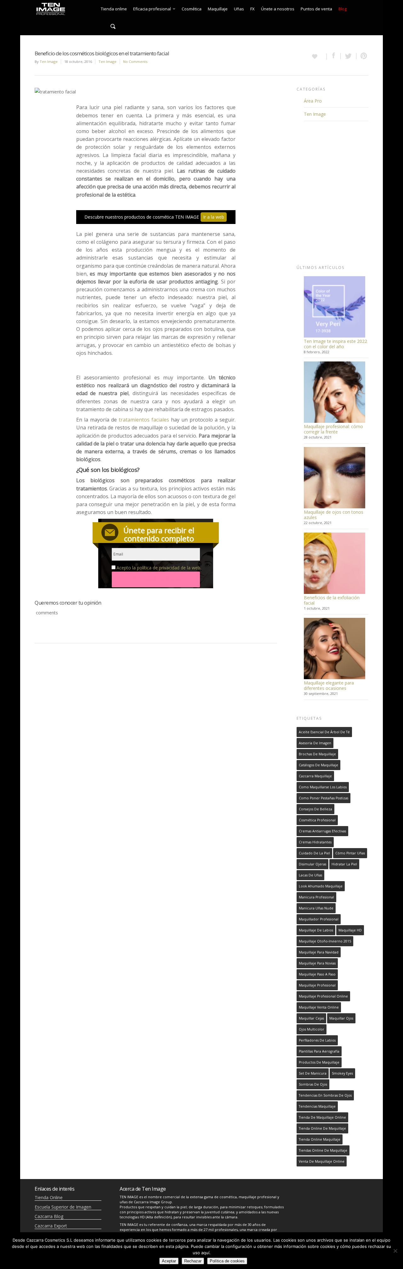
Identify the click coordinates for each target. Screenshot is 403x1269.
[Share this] (334, 56)
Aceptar (169, 1261)
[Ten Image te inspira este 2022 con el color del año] (334, 307)
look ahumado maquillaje (321, 886)
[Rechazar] (395, 1251)
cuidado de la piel (314, 853)
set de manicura (312, 1073)
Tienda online (114, 9)
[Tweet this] (348, 56)
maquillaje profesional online (323, 996)
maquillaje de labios (316, 930)
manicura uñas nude (316, 908)
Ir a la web (213, 217)
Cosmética (192, 9)
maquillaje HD (350, 930)
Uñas (239, 9)
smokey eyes (342, 1073)
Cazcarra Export (51, 1226)
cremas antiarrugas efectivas (322, 831)
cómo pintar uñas (350, 853)
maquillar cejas (311, 1018)
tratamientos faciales (144, 419)
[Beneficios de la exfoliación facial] (334, 563)
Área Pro (313, 101)
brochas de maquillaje (317, 754)
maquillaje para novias (317, 963)
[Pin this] (362, 56)
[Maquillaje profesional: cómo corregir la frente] (334, 392)
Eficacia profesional (152, 9)
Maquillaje (218, 9)
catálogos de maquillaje (318, 765)
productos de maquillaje (319, 1062)
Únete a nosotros (277, 9)
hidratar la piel (344, 864)
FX (252, 9)
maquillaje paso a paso (317, 974)
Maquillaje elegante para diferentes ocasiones (329, 685)
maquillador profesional (318, 919)
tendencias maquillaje (317, 1106)
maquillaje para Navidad (318, 952)
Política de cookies (227, 1261)
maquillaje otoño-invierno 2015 (325, 941)
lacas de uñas (310, 875)
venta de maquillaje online (321, 1161)
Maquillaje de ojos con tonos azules (333, 514)
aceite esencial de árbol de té (324, 732)
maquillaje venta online (319, 1007)
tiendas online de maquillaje (323, 1150)
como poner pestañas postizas (323, 798)
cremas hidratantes (315, 842)
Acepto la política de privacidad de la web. (158, 568)
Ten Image (49, 61)
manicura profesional (316, 897)
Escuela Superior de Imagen (63, 1207)
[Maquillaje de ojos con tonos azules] (334, 477)
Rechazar (193, 1261)
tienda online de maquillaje (322, 1128)
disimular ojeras (312, 864)
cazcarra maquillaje (315, 776)
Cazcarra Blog (49, 1216)
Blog (342, 9)
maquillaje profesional (317, 985)
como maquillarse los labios (323, 787)
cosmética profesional (317, 820)
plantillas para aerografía (319, 1051)
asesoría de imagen (315, 743)
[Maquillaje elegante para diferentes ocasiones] (334, 648)
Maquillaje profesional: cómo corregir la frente (333, 429)
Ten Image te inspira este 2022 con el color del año (335, 343)
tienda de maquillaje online (322, 1117)
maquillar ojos (341, 1018)
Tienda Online (49, 1197)
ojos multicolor (311, 1029)
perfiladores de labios (317, 1040)
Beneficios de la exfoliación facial (332, 600)
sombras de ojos (313, 1084)
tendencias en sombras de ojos (325, 1095)
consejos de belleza (315, 809)
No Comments (135, 61)
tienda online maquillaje (319, 1139)
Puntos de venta (316, 9)
